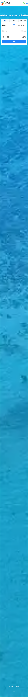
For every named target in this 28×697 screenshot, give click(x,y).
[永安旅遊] (5, 3)
